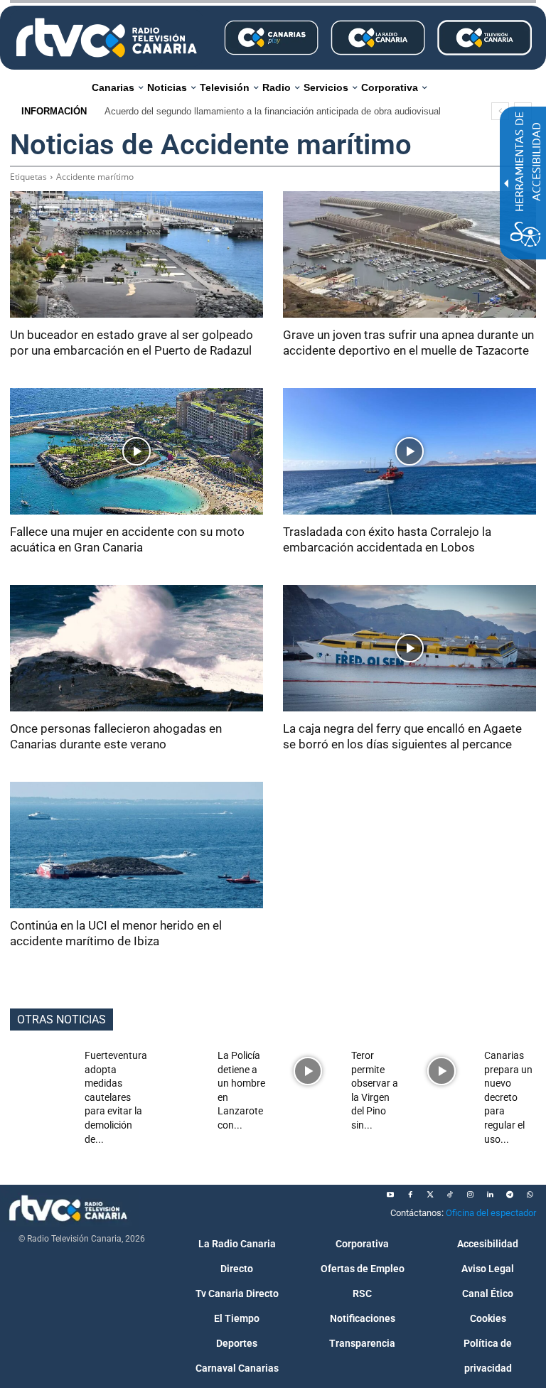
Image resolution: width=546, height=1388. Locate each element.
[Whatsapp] (529, 1194)
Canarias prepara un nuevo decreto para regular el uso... (508, 1097)
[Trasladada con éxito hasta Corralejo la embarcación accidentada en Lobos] (409, 451)
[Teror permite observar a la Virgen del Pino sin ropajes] (308, 1071)
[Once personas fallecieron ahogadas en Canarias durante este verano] (136, 648)
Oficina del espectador (491, 1212)
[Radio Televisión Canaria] (106, 38)
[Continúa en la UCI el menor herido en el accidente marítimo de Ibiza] (136, 845)
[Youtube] (390, 1194)
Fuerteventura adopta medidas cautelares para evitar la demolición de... (116, 1097)
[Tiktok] (450, 1194)
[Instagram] (470, 1194)
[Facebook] (410, 1194)
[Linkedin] (489, 1194)
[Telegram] (509, 1194)
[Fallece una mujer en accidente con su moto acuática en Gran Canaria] (136, 451)
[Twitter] (430, 1194)
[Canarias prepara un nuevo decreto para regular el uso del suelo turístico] (441, 1071)
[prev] (500, 111)
